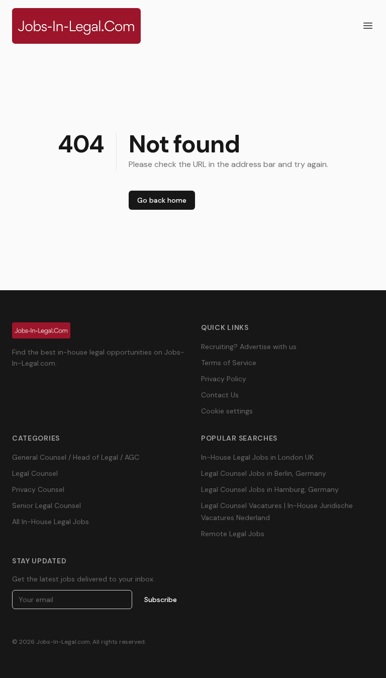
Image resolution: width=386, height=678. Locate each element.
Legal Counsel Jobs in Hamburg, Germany (270, 489)
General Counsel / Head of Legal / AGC (75, 457)
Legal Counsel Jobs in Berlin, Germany (263, 473)
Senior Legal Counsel (46, 505)
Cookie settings (227, 410)
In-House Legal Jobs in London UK (257, 457)
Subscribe (160, 599)
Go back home (161, 200)
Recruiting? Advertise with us (249, 346)
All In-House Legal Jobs (50, 521)
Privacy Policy (223, 378)
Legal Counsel (35, 473)
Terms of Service (228, 362)
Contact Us (220, 394)
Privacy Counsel (38, 489)
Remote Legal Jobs (232, 533)
